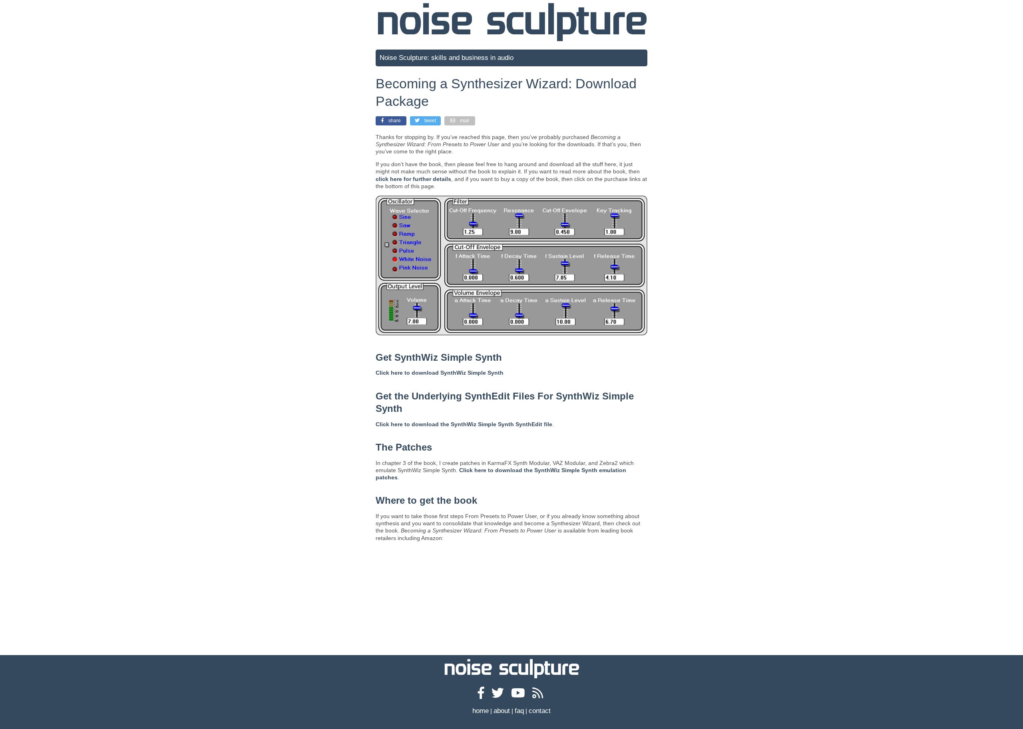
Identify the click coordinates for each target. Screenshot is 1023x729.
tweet (430, 120)
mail (464, 120)
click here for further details (413, 179)
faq (519, 711)
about (502, 711)
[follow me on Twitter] (499, 694)
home (480, 711)
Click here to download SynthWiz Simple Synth (440, 372)
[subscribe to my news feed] (538, 694)
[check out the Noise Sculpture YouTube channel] (519, 694)
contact (540, 711)
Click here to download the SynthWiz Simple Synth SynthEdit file (464, 424)
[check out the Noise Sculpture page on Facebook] (482, 694)
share (394, 120)
